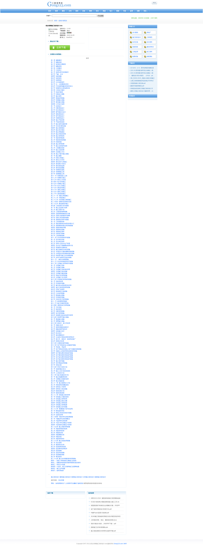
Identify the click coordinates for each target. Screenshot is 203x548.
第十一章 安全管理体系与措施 (60, 237)
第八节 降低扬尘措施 (57, 295)
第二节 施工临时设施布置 (59, 124)
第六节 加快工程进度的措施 (60, 217)
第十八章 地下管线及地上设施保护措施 (63, 345)
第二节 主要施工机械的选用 (60, 379)
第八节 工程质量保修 (57, 235)
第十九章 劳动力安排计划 (59, 367)
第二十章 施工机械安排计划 (60, 375)
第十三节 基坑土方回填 (58, 180)
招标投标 (135, 47)
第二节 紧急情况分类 (57, 444)
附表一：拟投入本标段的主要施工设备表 (63, 460)
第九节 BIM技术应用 (57, 341)
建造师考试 (150, 47)
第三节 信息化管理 (57, 415)
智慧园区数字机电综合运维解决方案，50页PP (105, 505)
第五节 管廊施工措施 (57, 100)
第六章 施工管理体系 (57, 136)
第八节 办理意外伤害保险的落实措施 (62, 253)
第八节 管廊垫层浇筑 (57, 170)
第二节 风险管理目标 (57, 431)
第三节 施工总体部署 (57, 150)
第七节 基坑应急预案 (57, 168)
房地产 (149, 32)
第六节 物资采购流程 (57, 393)
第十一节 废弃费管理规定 (59, 301)
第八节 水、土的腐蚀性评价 (60, 84)
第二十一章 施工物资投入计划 (60, 383)
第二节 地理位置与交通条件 (60, 72)
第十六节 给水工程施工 (58, 186)
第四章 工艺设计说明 (57, 104)
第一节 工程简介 (56, 70)
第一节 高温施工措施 (57, 319)
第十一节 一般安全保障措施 (60, 259)
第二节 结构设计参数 (57, 94)
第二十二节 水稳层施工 (58, 197)
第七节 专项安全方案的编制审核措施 (62, 251)
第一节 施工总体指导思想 (59, 146)
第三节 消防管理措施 (57, 311)
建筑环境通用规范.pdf (137, 86)
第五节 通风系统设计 (57, 114)
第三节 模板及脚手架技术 (59, 329)
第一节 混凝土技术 (57, 325)
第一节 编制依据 (56, 62)
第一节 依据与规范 (57, 92)
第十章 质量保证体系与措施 (60, 219)
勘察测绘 (149, 56)
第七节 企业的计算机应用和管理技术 (62, 337)
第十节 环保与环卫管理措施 (60, 299)
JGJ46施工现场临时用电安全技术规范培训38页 (106, 516)
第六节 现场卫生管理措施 (59, 275)
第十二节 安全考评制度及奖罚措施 (62, 261)
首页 (55, 20)
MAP (125, 543)
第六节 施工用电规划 (57, 132)
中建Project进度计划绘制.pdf (100, 513)
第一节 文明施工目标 (57, 265)
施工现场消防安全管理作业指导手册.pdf (103, 531)
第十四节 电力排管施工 (58, 182)
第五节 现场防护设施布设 (59, 247)
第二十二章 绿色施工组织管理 (60, 395)
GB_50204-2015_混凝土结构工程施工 (142, 78)
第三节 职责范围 (56, 142)
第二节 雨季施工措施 (57, 321)
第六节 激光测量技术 (57, 335)
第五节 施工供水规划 (57, 130)
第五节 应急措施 (56, 450)
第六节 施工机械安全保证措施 (60, 249)
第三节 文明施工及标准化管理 (60, 269)
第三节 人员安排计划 (57, 373)
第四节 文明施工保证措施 (59, 271)
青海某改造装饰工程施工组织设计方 (141, 88)
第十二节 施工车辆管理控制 (60, 303)
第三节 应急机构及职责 (58, 446)
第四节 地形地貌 (56, 76)
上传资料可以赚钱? (71, 483)
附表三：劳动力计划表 (58, 464)
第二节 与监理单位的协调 (59, 421)
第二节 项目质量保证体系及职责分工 (62, 223)
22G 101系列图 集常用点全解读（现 (141, 70)
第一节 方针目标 (56, 307)
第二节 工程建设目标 (57, 148)
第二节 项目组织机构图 (58, 140)
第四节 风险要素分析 (57, 435)
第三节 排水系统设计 (57, 110)
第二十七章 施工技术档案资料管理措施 (63, 458)
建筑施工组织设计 (65, 477)
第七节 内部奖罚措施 (57, 233)
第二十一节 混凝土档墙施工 (60, 195)
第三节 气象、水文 (57, 74)
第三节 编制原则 (56, 66)
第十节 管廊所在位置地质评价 (60, 88)
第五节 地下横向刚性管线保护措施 (62, 355)
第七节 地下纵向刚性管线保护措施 (62, 359)
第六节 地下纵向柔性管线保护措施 (62, 357)
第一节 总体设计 (56, 106)
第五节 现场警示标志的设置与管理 (62, 315)
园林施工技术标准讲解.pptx (99, 527)
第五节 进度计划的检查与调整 (60, 215)
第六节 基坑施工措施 (57, 102)
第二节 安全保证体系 (57, 241)
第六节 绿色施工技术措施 (59, 407)
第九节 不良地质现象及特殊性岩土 (62, 86)
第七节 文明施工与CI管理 (59, 277)
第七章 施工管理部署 (57, 144)
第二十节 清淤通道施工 (58, 194)
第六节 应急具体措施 (57, 452)
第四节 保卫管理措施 (57, 313)
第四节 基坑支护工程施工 (59, 162)
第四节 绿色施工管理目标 (59, 403)
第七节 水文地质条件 (57, 82)
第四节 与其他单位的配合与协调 (61, 425)
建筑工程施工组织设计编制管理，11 (141, 91)
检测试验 (135, 56)
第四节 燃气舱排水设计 (58, 112)
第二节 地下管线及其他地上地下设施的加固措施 (66, 349)
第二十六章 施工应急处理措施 (60, 440)
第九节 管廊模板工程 (57, 172)
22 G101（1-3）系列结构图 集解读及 (142, 68)
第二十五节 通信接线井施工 (60, 203)
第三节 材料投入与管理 (58, 387)
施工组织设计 (55, 477)
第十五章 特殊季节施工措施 (60, 317)
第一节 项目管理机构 (57, 138)
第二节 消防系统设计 (57, 108)
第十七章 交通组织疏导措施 (60, 343)
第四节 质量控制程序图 (58, 227)
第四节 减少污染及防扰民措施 (60, 287)
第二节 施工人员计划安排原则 (60, 371)
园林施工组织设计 (100, 477)
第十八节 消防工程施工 (58, 190)
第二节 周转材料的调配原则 (60, 385)
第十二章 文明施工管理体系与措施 (62, 263)
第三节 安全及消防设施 (58, 126)
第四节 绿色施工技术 (57, 331)
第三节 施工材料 (56, 96)
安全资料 (149, 42)
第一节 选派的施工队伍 (58, 369)
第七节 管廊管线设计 (57, 118)
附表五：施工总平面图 (58, 468)
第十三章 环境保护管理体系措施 (61, 279)
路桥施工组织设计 (77, 477)
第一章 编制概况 (56, 60)
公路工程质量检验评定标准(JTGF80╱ (142, 81)
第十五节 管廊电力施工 (58, 184)
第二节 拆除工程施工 (57, 158)
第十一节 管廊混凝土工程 (59, 176)
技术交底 (135, 42)
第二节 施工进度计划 (57, 209)
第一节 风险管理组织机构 (59, 429)
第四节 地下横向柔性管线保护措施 (62, 353)
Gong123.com (118, 543)
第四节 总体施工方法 (57, 152)
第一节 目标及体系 (57, 281)
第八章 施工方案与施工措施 (60, 154)
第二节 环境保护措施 (57, 283)
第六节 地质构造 (56, 80)
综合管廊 (61, 480)
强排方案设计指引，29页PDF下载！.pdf (103, 523)
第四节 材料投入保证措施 (59, 389)
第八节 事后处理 (56, 456)
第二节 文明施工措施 (57, 267)
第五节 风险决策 (56, 437)
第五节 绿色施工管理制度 (59, 405)
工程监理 (135, 51)
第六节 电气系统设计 (57, 116)
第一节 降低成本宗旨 (57, 411)
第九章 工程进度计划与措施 (60, 205)
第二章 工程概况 (56, 68)
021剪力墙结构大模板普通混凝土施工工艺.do (105, 502)
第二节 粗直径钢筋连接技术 (60, 327)
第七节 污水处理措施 (57, 293)
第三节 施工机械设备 (57, 381)
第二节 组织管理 (56, 309)
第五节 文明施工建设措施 (59, 273)
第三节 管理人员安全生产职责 (60, 243)
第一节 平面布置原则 (57, 122)
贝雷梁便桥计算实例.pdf (137, 83)
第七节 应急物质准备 (57, 454)
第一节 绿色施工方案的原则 (60, 397)
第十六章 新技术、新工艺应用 (60, 323)
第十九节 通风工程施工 (58, 192)
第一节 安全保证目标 (57, 239)
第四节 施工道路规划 (57, 128)
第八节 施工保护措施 (57, 361)
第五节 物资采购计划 (57, 391)
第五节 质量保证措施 (57, 229)
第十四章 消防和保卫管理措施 (60, 305)
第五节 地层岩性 (56, 78)
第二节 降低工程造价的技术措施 (61, 413)
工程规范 (149, 37)
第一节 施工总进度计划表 (59, 207)
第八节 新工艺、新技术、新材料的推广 (63, 339)
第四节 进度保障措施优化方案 (60, 213)
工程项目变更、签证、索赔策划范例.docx (104, 520)
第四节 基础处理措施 (57, 98)
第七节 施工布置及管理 (58, 134)
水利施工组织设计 (89, 477)
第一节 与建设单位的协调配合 (60, 419)
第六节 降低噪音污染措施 (59, 291)
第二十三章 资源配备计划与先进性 (62, 409)
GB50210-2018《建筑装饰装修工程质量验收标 (105, 498)
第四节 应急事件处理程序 (59, 448)
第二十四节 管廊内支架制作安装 (61, 201)
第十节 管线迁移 (56, 365)
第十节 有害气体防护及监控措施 (61, 257)
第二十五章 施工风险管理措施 (60, 427)
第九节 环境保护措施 (57, 297)
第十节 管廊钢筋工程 (57, 174)
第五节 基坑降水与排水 (58, 164)
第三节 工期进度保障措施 (59, 211)
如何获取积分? (60, 483)
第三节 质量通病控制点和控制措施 (62, 225)
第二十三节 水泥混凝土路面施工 (61, 199)
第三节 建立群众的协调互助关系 (61, 285)
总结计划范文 (63, 20)
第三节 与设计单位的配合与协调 (61, 423)
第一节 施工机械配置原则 (59, 377)
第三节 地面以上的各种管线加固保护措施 (64, 351)
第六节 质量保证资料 (57, 231)
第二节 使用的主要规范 (58, 64)
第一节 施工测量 (56, 156)
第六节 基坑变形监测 (57, 166)
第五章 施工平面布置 (57, 120)
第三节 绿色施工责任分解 (59, 401)
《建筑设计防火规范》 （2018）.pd (141, 75)
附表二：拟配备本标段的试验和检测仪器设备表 (66, 462)
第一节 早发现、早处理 (58, 347)
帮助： (53, 483)
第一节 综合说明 (56, 442)
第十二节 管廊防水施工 (58, 178)
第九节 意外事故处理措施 (59, 363)
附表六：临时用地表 (57, 470)
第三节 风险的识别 (57, 433)
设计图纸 (135, 32)
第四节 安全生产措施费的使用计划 (62, 245)
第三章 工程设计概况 (57, 90)
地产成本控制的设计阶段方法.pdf (101, 509)
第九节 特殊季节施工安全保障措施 (62, 255)
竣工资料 (149, 51)
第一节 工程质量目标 (57, 221)
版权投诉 (80, 483)
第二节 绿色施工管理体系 (59, 399)
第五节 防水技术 (56, 333)
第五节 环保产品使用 (57, 289)
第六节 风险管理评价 (57, 439)
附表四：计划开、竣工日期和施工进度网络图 (65, 466)
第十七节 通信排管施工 (58, 188)
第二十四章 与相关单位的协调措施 (62, 417)
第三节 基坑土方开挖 (57, 160)
